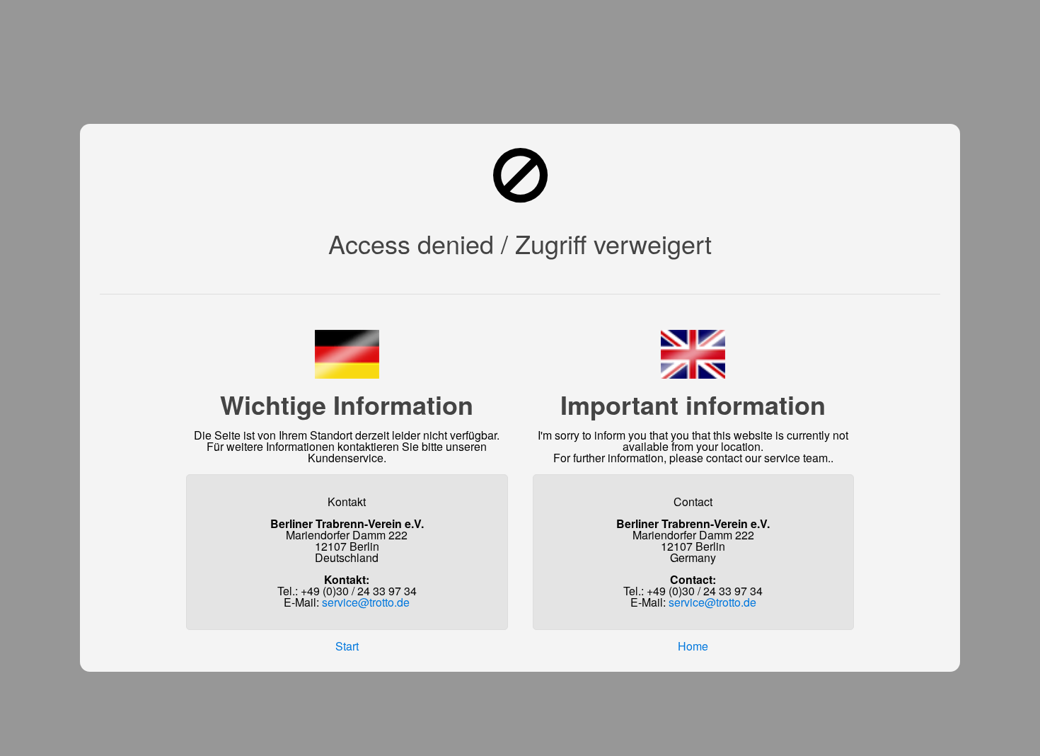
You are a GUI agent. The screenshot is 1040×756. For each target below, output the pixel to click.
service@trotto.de (366, 602)
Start (347, 646)
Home (693, 646)
